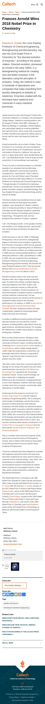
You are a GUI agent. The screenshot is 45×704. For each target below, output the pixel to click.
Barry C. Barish (26, 486)
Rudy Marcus (14, 502)
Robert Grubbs (8, 491)
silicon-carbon (16, 346)
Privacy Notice (14, 697)
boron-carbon (29, 346)
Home (4, 12)
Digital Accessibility (27, 697)
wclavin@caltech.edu (12, 544)
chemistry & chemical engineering (16, 608)
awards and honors (11, 603)
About (11, 12)
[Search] (42, 4)
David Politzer (14, 496)
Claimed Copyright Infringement (26, 694)
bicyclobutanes (8, 348)
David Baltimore (32, 504)
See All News (7, 643)
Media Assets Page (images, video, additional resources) (20, 619)
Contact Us (9, 694)
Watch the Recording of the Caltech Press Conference (20, 633)
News (17, 12)
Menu (33, 5)
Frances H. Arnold (11, 43)
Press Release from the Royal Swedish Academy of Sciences (18, 626)
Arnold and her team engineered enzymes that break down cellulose (22, 305)
